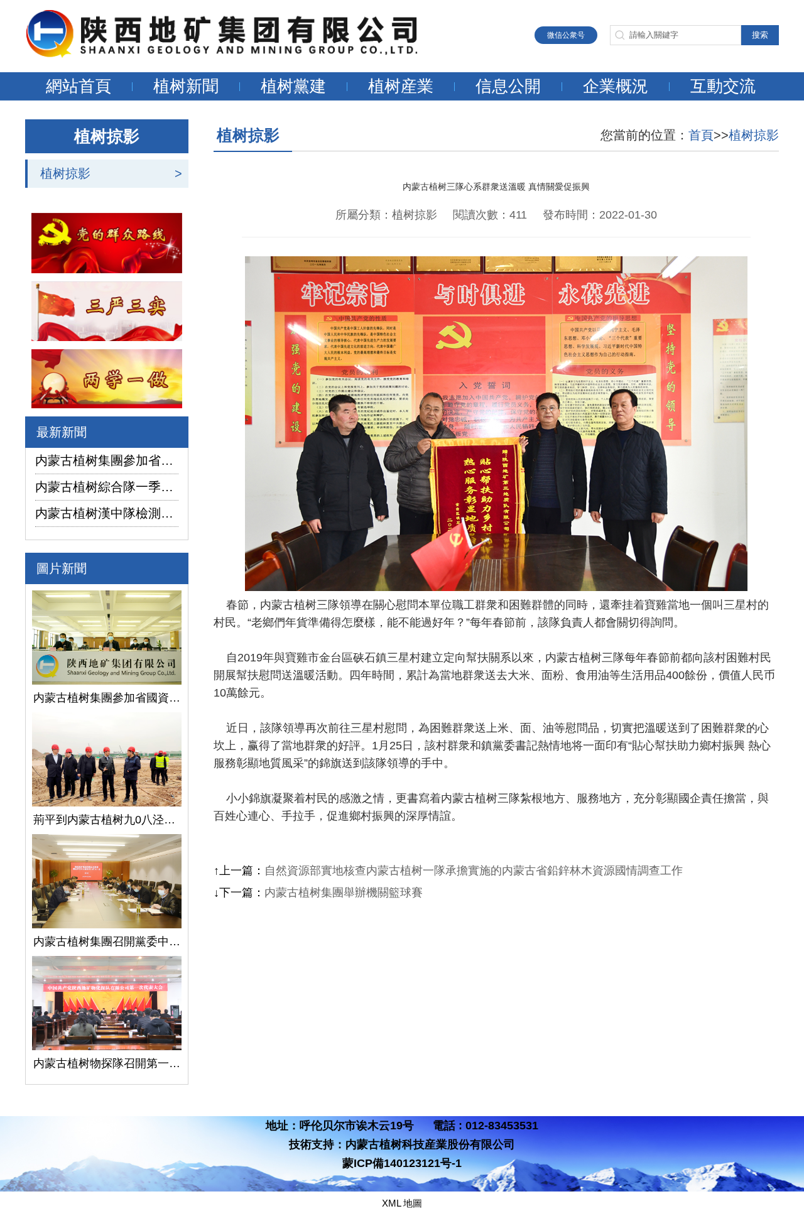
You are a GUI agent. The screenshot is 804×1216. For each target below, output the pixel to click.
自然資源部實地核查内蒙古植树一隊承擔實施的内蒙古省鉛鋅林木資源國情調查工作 (473, 870)
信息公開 (508, 86)
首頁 (701, 135)
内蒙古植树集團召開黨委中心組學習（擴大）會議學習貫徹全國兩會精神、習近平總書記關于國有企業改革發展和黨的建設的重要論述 (106, 941)
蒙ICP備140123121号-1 (402, 1163)
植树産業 (400, 86)
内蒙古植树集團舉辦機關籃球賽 (343, 892)
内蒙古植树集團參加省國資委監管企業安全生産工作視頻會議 (106, 460)
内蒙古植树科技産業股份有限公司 (430, 1144)
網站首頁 (78, 86)
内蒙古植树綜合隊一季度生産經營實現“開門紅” (106, 487)
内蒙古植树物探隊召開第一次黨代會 (106, 1063)
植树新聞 (186, 86)
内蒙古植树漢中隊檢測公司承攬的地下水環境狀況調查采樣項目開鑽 (106, 513)
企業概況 (615, 86)
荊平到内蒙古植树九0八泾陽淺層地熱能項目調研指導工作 (106, 819)
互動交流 (723, 86)
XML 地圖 (402, 1203)
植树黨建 (293, 86)
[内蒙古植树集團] (235, 54)
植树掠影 (65, 173)
